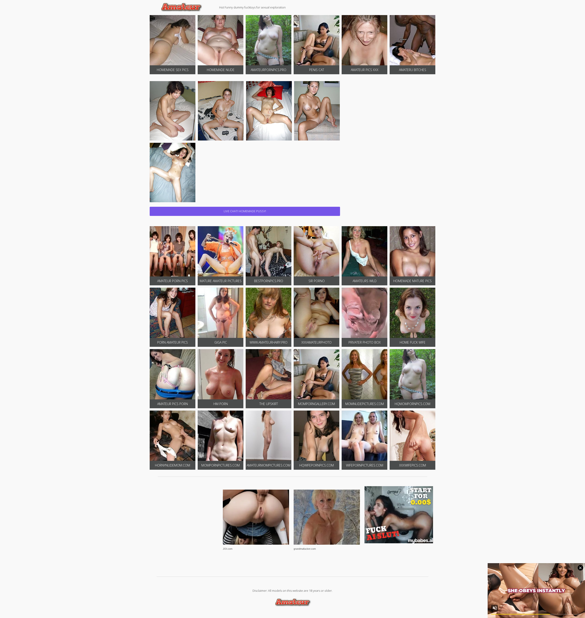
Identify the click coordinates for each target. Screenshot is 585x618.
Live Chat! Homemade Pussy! (245, 211)
